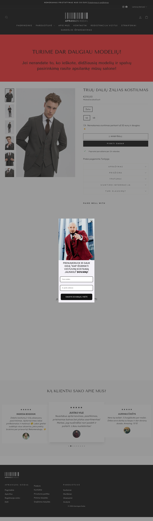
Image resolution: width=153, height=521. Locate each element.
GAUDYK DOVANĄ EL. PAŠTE (76, 297)
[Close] (91, 221)
